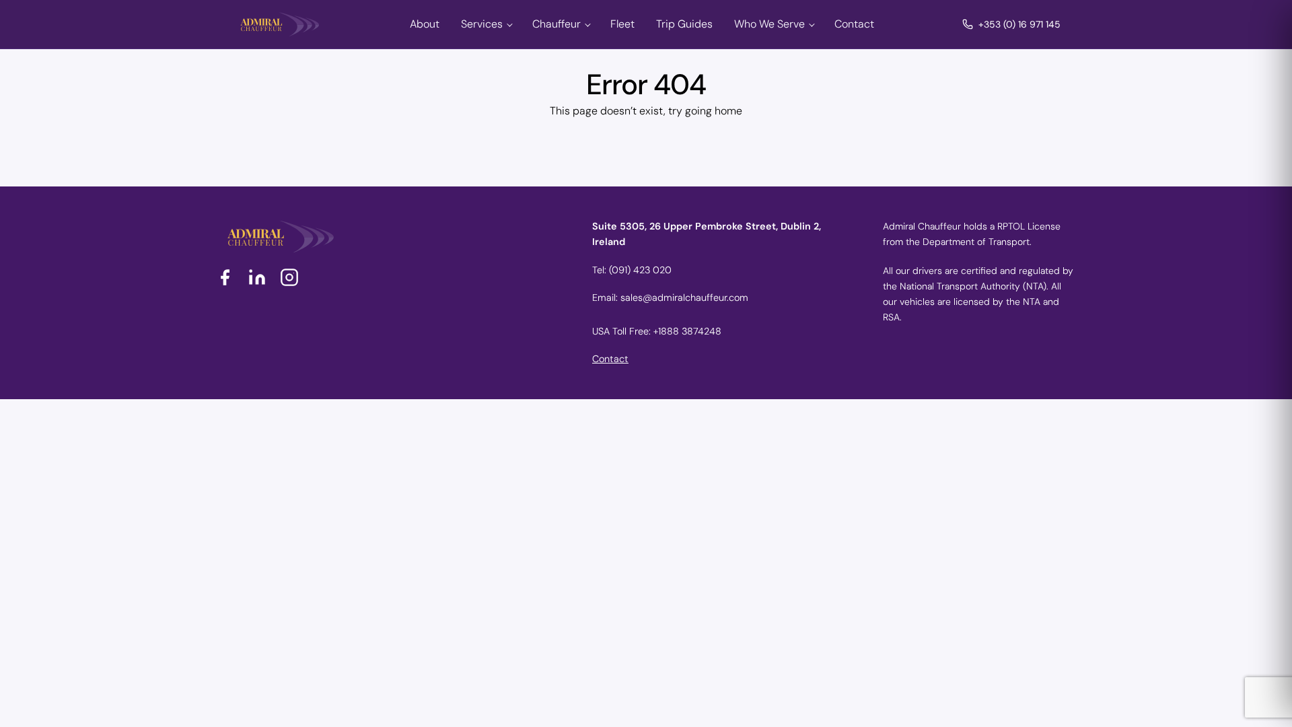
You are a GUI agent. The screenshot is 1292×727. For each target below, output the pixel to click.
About (424, 24)
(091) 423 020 (640, 270)
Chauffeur (556, 24)
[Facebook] (224, 277)
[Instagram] (289, 277)
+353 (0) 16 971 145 (1019, 24)
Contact (854, 24)
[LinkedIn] (257, 277)
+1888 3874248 (687, 331)
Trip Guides (684, 24)
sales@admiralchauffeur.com (684, 297)
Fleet (622, 24)
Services (482, 24)
